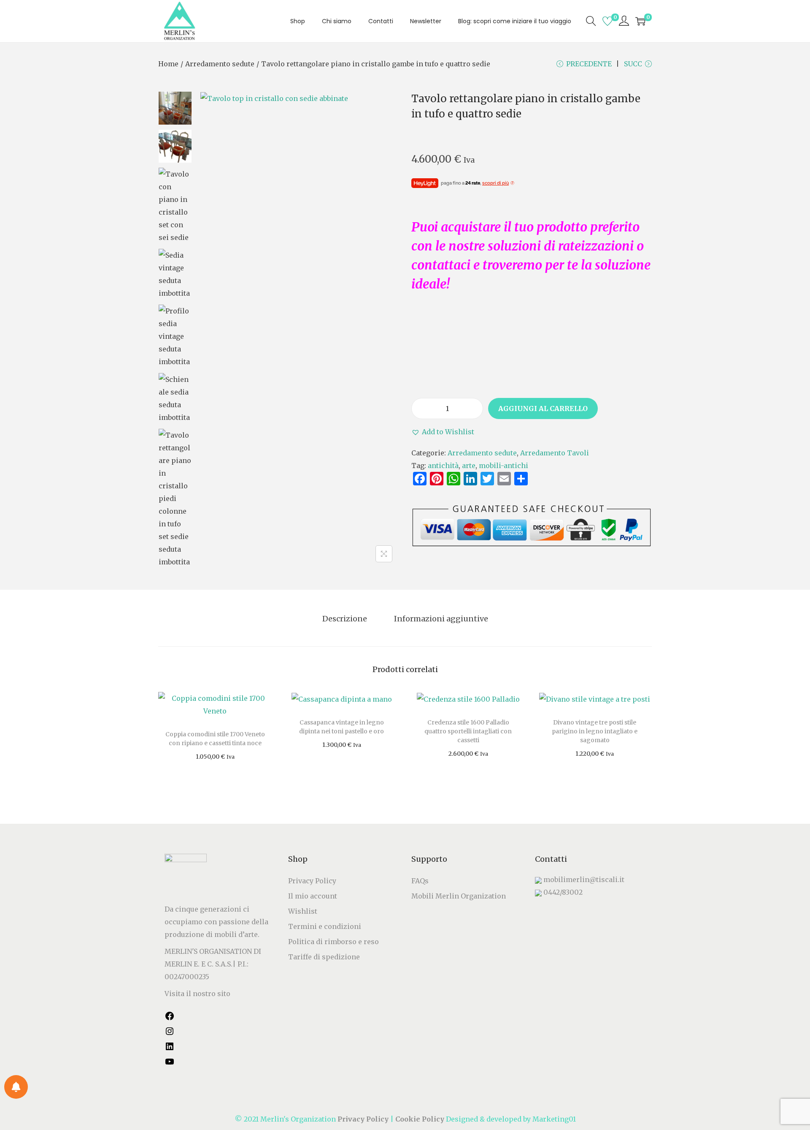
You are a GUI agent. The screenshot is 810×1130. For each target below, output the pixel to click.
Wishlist (302, 911)
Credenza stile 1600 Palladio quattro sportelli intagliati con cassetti (468, 731)
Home (168, 64)
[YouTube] (170, 1064)
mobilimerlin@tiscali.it (583, 879)
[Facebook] (170, 1018)
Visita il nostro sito (197, 993)
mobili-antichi (503, 465)
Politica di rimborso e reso (333, 941)
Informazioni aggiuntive (441, 619)
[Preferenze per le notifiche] (16, 1087)
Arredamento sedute (219, 64)
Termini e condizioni (324, 926)
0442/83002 (563, 892)
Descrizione (344, 619)
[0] (607, 21)
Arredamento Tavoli (554, 453)
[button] (442, 431)
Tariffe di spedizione (324, 957)
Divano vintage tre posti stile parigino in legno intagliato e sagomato (594, 731)
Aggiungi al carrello (543, 408)
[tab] (344, 619)
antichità (443, 465)
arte (468, 465)
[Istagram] (170, 1033)
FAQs (420, 881)
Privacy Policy (312, 881)
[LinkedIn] (170, 1049)
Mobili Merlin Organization (458, 896)
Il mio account (312, 896)
